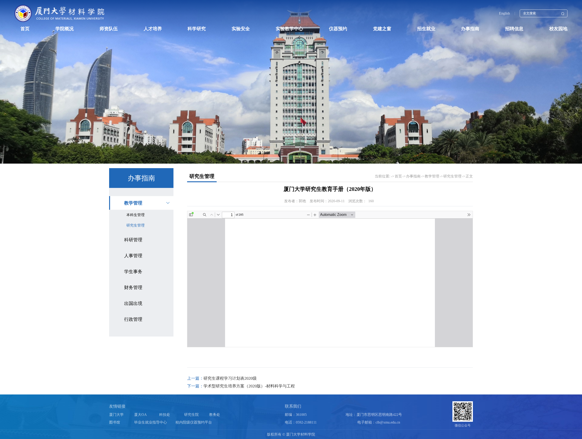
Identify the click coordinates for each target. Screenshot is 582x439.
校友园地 (558, 28)
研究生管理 (135, 225)
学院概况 (64, 28)
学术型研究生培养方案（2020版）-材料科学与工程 (249, 386)
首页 (25, 28)
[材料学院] (60, 13)
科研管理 (133, 239)
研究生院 (191, 415)
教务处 (214, 415)
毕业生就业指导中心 (150, 422)
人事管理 (133, 255)
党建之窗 (382, 28)
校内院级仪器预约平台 (194, 422)
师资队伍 (109, 28)
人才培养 (153, 28)
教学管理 (133, 202)
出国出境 (133, 303)
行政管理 (133, 319)
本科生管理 (135, 215)
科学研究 (197, 28)
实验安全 (241, 28)
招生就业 (426, 28)
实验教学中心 (289, 28)
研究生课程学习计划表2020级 (230, 378)
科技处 (164, 415)
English (504, 13)
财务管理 (133, 287)
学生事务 (133, 271)
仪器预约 (338, 28)
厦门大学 (116, 415)
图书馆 (114, 422)
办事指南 (470, 28)
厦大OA (140, 415)
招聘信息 (514, 28)
